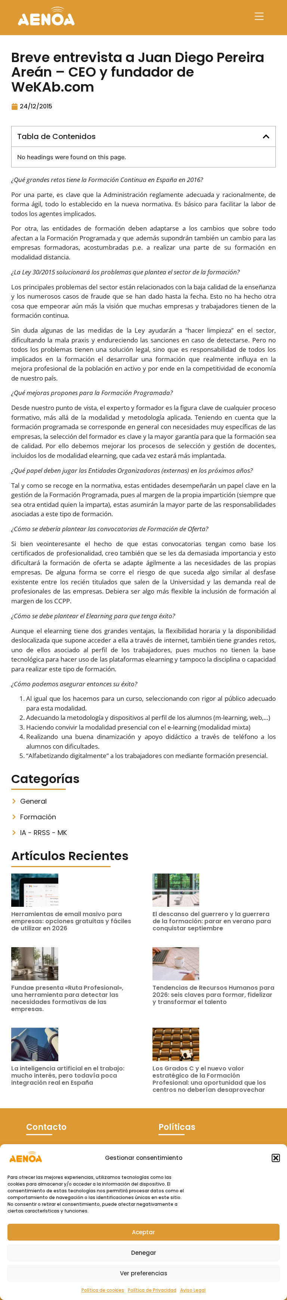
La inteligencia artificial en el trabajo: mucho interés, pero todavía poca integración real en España (67, 1075)
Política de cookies (102, 1290)
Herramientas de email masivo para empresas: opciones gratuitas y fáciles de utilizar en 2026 (71, 921)
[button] (276, 1158)
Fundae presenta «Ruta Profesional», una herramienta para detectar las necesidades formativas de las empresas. (67, 998)
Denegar (143, 1253)
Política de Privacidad (152, 1290)
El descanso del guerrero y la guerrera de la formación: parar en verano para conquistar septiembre (211, 921)
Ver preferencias (143, 1273)
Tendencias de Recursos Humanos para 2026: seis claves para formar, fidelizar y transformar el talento (213, 994)
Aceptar (143, 1232)
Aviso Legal (193, 1290)
